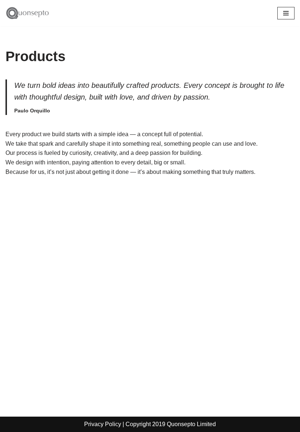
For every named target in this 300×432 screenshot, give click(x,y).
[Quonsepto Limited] (27, 13)
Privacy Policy (102, 424)
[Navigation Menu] (286, 13)
